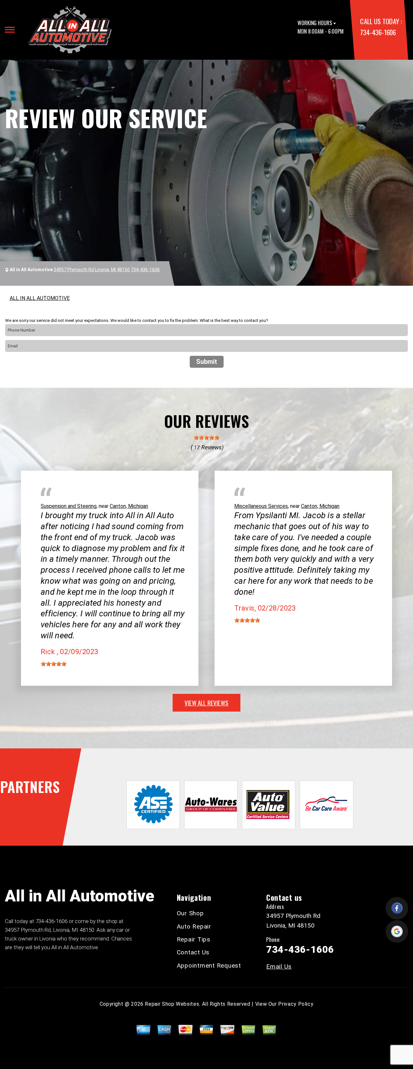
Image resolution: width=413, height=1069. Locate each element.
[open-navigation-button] (10, 30)
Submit (206, 361)
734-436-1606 (378, 32)
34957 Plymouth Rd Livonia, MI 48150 (92, 269)
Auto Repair (194, 926)
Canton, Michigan (129, 506)
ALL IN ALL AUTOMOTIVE (40, 298)
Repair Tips (193, 939)
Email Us (279, 966)
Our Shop (190, 913)
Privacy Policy (295, 1004)
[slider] (206, 437)
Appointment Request (209, 965)
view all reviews (206, 702)
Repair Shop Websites (172, 1004)
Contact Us (193, 952)
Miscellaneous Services (261, 506)
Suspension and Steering (68, 506)
